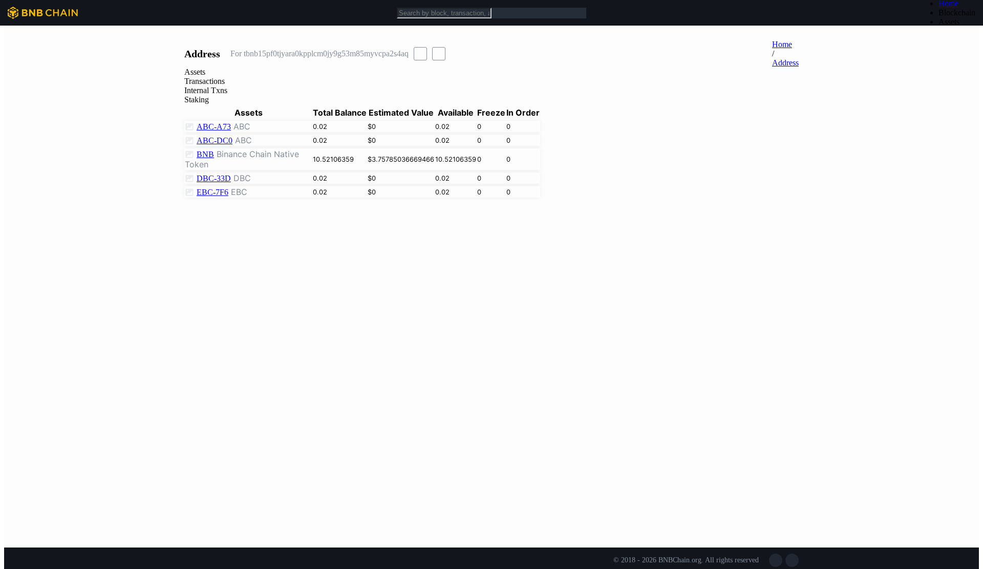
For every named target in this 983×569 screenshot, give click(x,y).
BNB (205, 154)
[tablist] (491, 86)
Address (785, 62)
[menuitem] (956, 12)
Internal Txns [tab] (205, 90)
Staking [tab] (196, 99)
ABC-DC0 (214, 140)
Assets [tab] (194, 72)
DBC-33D (214, 178)
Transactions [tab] (204, 81)
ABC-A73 (214, 126)
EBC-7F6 (212, 192)
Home (782, 44)
